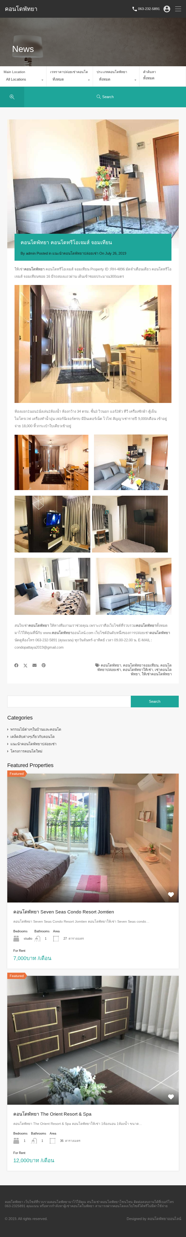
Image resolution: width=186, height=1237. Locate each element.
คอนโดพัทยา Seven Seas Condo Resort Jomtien (63, 911)
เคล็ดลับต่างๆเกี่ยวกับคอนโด (32, 737)
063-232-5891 (149, 9)
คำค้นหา (149, 72)
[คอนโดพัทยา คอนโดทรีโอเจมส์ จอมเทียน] (93, 183)
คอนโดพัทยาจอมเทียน (140, 665)
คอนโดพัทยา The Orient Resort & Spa (52, 1114)
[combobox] (23, 80)
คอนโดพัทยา (21, 9)
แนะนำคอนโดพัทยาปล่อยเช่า (75, 253)
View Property (93, 876)
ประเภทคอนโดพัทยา (112, 72)
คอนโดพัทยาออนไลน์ (164, 1219)
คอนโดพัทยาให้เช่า (138, 670)
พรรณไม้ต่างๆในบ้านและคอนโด (35, 729)
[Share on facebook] (16, 665)
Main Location (14, 72)
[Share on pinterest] (44, 665)
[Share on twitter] (25, 665)
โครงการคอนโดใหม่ (26, 751)
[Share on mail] (34, 665)
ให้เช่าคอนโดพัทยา (157, 674)
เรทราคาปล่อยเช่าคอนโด (69, 72)
